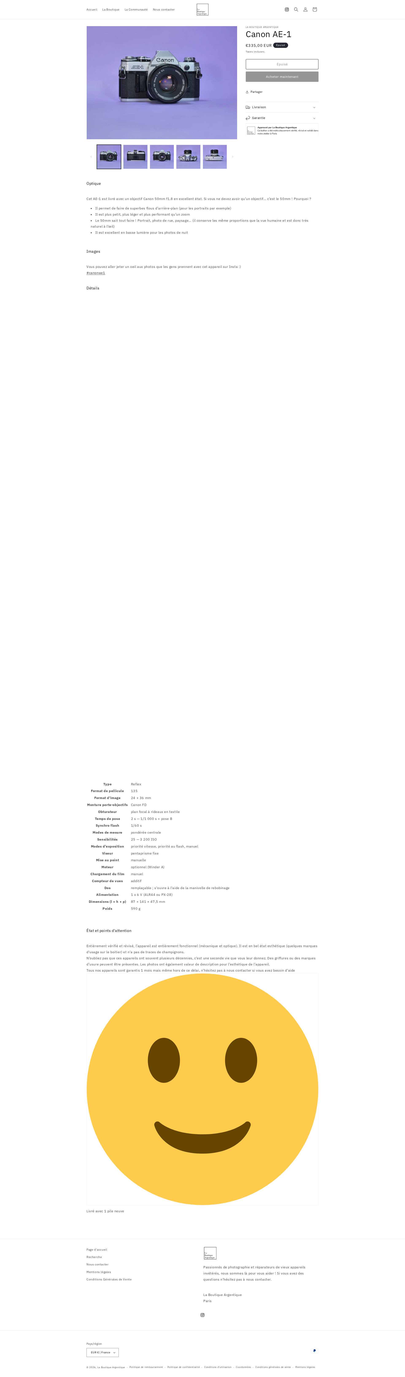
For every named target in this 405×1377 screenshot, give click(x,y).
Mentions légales (98, 1272)
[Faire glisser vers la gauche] (91, 156)
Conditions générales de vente (273, 1367)
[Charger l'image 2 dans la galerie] (135, 157)
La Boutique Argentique (111, 1367)
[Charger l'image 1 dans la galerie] (109, 157)
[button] (296, 9)
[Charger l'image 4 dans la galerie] (188, 157)
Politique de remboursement (146, 1367)
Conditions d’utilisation (218, 1367)
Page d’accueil (96, 1249)
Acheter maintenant (282, 77)
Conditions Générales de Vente (109, 1279)
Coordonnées (243, 1367)
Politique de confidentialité (183, 1367)
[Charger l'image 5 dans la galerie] (215, 157)
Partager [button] (257, 92)
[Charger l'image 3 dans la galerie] (162, 157)
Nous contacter (97, 1264)
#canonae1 (95, 273)
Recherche (94, 1257)
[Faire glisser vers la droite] (232, 156)
